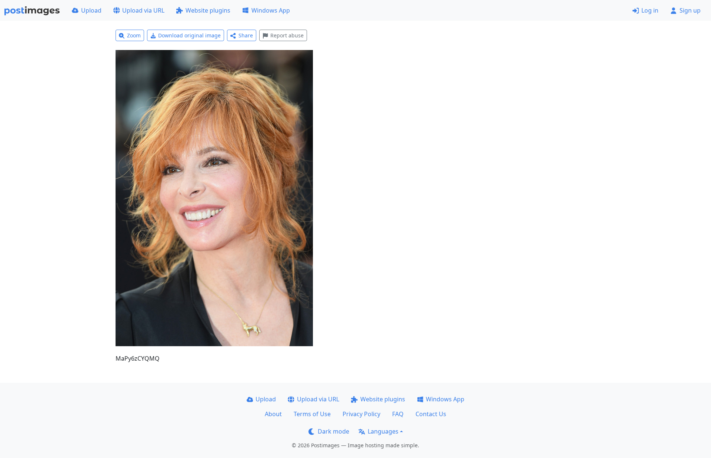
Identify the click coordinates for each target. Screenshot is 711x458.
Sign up (690, 10)
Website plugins (208, 10)
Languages (383, 431)
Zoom (134, 35)
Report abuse (287, 35)
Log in (649, 10)
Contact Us (430, 414)
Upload (91, 10)
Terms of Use (312, 414)
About (273, 414)
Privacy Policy (361, 414)
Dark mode (333, 431)
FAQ (398, 414)
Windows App (270, 10)
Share (245, 35)
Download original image (189, 35)
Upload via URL (143, 10)
